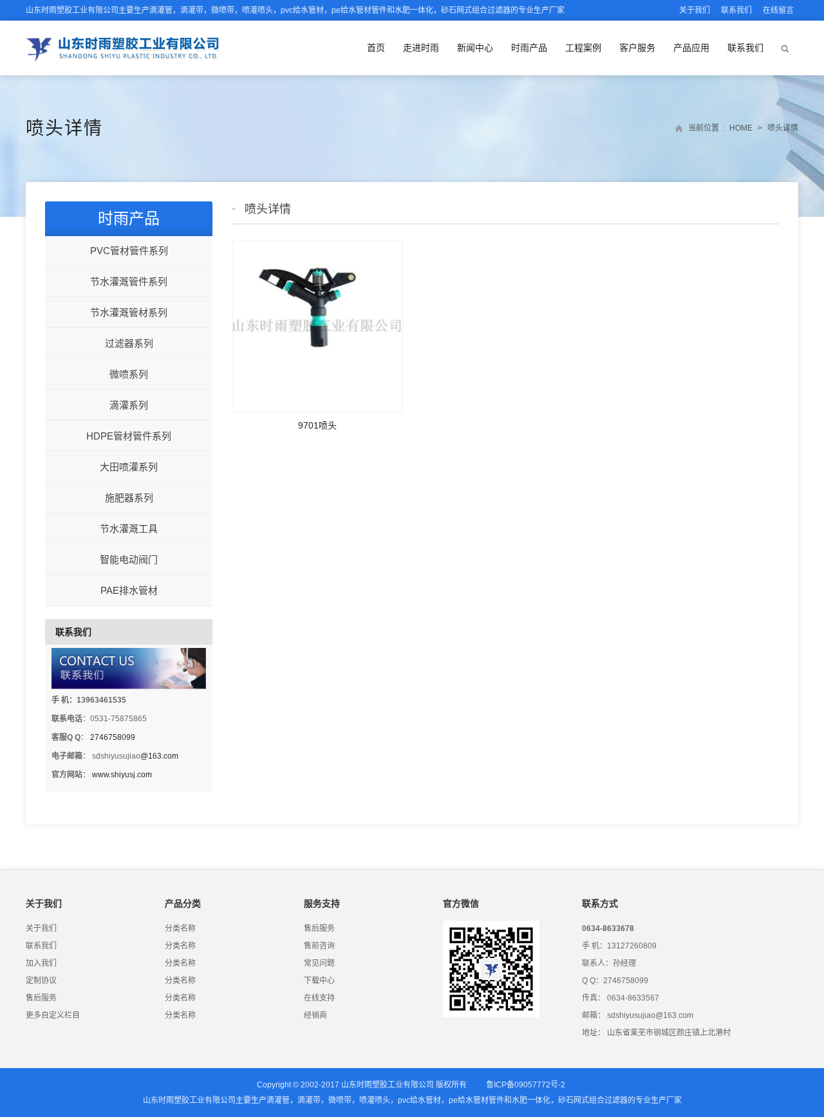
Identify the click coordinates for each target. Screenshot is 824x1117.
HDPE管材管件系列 (128, 435)
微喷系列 (128, 374)
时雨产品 (529, 47)
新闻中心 (475, 47)
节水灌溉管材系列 (128, 312)
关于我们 (694, 10)
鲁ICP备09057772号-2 (525, 1084)
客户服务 (637, 47)
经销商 (315, 1015)
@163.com (159, 756)
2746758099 (112, 737)
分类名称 (180, 928)
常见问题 (319, 963)
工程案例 (583, 47)
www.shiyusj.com (122, 774)
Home (741, 128)
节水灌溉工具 (129, 528)
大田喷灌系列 (129, 466)
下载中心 (319, 980)
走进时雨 (421, 47)
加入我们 (41, 963)
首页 (376, 47)
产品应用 (691, 47)
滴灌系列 (128, 405)
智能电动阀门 (129, 559)
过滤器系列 (129, 343)
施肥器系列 (129, 497)
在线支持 (319, 997)
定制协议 (41, 980)
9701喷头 (317, 425)
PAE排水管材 (129, 590)
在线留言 (778, 10)
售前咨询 (319, 945)
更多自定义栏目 (53, 1015)
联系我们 (736, 10)
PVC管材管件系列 (129, 250)
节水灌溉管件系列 (128, 281)
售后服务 (41, 997)
